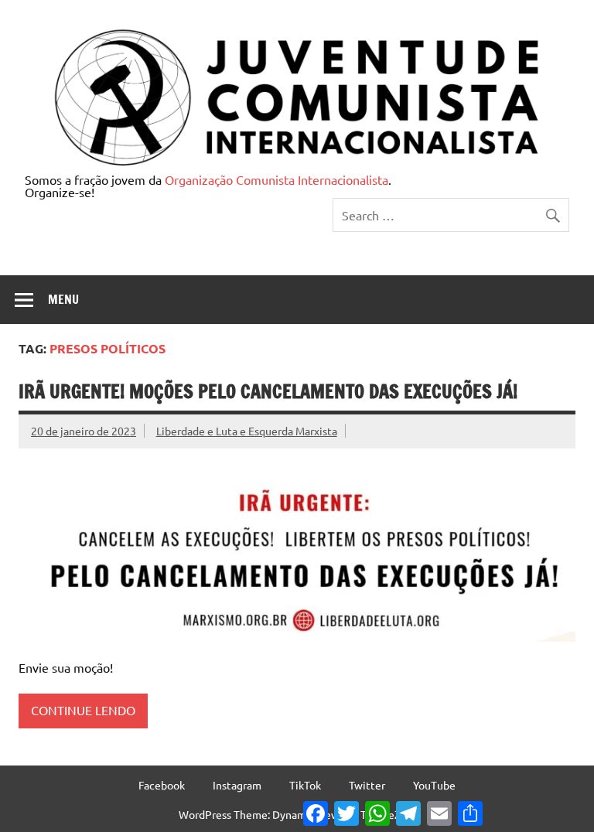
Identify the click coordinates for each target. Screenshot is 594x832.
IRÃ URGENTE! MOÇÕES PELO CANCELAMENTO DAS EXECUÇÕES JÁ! (268, 391)
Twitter (367, 784)
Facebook (161, 784)
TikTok (305, 784)
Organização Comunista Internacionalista (276, 179)
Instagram (237, 784)
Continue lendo (83, 710)
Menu (63, 299)
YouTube (434, 784)
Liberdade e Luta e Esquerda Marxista (246, 431)
